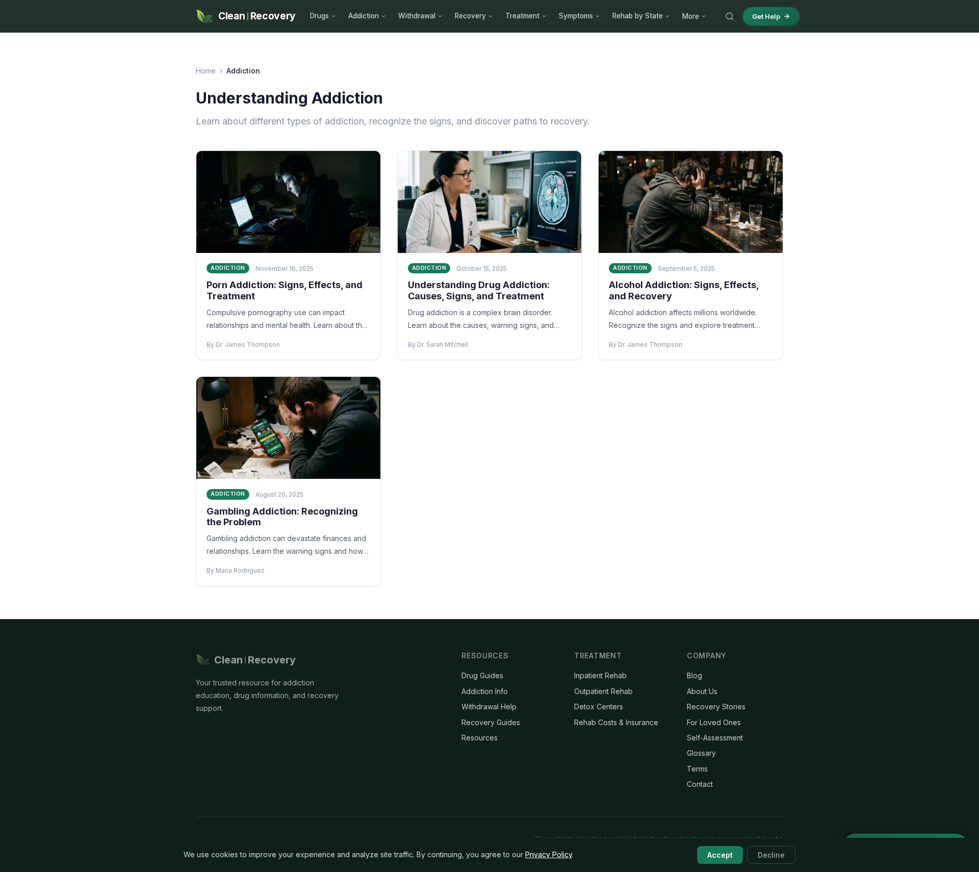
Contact (700, 784)
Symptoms (576, 16)
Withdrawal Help (489, 706)
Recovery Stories (716, 706)
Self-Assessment (715, 737)
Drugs (319, 16)
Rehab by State (637, 16)
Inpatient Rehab (600, 675)
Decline (771, 855)
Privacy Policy (548, 854)
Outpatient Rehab (603, 691)
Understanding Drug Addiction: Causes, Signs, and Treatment (479, 290)
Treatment (522, 16)
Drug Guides (482, 675)
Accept (720, 855)
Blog (694, 675)
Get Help (766, 16)
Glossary (701, 753)
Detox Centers (598, 706)
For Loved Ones (714, 722)
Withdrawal (416, 16)
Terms (697, 768)
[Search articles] (729, 16)
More (690, 16)
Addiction (363, 16)
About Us (702, 691)
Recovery (470, 16)
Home (206, 70)
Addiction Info (484, 691)
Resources (479, 737)
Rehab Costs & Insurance (616, 722)
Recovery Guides (490, 722)
